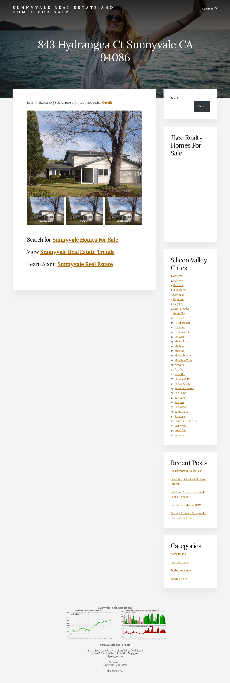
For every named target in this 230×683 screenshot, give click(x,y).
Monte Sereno (183, 355)
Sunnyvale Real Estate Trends (77, 251)
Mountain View (183, 360)
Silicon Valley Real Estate (129, 650)
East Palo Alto (181, 308)
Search (175, 98)
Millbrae (180, 346)
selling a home (179, 578)
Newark (179, 364)
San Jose (179, 402)
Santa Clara (181, 411)
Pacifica (179, 369)
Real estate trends (181, 570)
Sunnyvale (180, 425)
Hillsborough (182, 322)
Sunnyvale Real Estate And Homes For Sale (64, 9)
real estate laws (180, 562)
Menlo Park (181, 341)
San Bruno (180, 393)
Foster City (179, 313)
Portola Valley (182, 379)
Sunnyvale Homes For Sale (85, 239)
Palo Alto (180, 374)
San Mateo (181, 407)
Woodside (180, 435)
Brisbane (178, 285)
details (107, 102)
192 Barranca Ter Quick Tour (186, 470)
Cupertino (178, 299)
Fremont (179, 318)
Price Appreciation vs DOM (186, 505)
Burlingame (180, 290)
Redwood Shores (184, 388)
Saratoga (180, 416)
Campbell (178, 294)
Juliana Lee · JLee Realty (100, 650)
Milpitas (179, 350)
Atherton (178, 276)
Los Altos (180, 327)
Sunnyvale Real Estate (85, 264)
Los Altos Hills (183, 332)
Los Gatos (180, 336)
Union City (180, 430)
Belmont (178, 280)
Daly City (178, 304)
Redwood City (182, 383)
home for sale (179, 553)
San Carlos (181, 397)
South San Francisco (186, 421)
